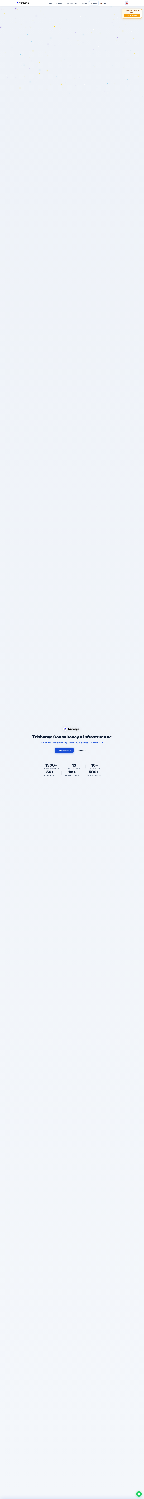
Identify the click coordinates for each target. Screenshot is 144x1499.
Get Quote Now (132, 15)
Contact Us (82, 750)
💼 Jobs (103, 3)
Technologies (72, 3)
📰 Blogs (94, 3)
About (50, 3)
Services (59, 3)
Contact (84, 3)
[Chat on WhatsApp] (139, 1494)
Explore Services (64, 750)
